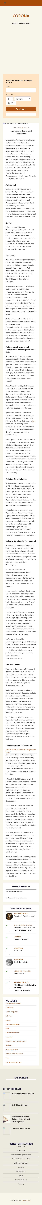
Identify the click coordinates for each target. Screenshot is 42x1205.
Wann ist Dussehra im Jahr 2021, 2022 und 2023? (24, 929)
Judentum (17, 936)
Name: (8, 86)
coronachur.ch (26, 1200)
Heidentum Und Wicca (21, 913)
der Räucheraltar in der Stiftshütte (16, 898)
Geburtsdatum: (10, 95)
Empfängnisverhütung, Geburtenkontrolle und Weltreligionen (21, 1119)
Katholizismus (21, 1171)
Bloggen (8, 1020)
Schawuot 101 (19, 974)
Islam (7, 1028)
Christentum (18, 948)
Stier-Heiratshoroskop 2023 (23, 1094)
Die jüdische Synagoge (21, 1128)
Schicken (21, 109)
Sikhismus (9, 1045)
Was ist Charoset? (21, 939)
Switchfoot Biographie (20, 1105)
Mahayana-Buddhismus (13, 1003)
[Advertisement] (21, 52)
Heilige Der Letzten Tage (13, 1062)
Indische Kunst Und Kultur (23, 925)
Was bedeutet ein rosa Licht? (14, 891)
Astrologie (9, 1037)
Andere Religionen (12, 1012)
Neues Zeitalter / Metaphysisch (16, 1041)
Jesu (33, 421)
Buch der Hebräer (21, 962)
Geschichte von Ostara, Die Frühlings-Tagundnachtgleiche (25, 987)
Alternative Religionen (21, 128)
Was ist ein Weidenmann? (24, 916)
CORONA (21, 16)
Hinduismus (9, 1008)
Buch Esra (18, 951)
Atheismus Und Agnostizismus (21, 1155)
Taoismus (21, 1184)
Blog (7, 1058)
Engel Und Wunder (12, 1049)
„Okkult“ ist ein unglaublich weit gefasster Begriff (21, 751)
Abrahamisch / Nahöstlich (22, 971)
